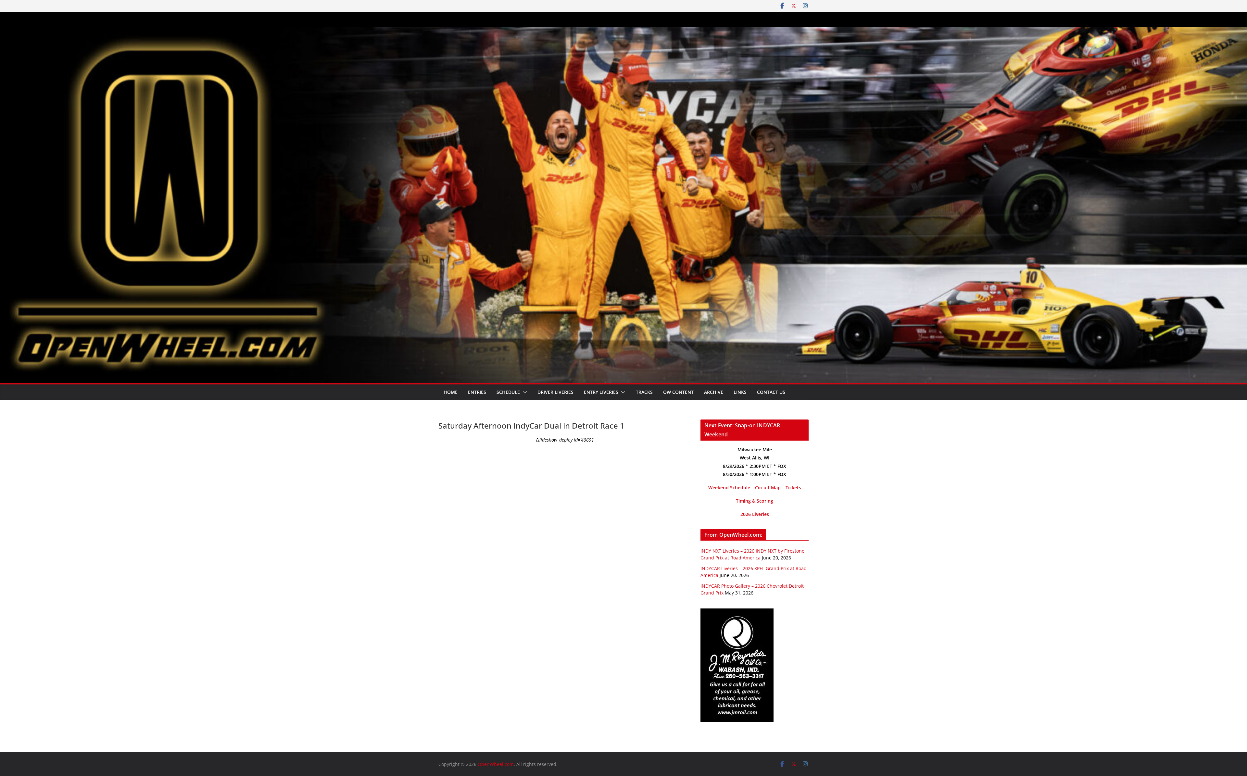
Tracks (644, 392)
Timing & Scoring (754, 501)
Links (740, 392)
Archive (713, 392)
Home (451, 392)
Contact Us (771, 392)
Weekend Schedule (729, 487)
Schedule (508, 392)
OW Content (678, 392)
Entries (477, 392)
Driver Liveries (555, 392)
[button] (523, 392)
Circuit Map (768, 487)
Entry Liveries (601, 392)
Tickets (793, 487)
